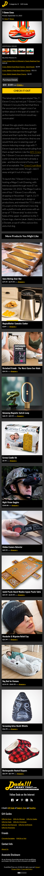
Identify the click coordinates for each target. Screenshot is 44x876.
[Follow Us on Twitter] (17, 800)
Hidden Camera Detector (12, 546)
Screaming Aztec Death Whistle (15, 725)
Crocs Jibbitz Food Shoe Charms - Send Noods (18, 67)
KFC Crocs (35, 152)
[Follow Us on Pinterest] (22, 800)
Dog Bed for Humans (10, 681)
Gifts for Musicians (8, 827)
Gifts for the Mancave (9, 825)
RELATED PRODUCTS (9, 58)
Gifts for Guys (6, 819)
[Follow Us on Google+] (26, 800)
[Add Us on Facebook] (12, 800)
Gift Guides (7, 813)
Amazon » (21, 282)
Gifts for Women (19, 819)
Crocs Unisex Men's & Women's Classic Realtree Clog (21, 61)
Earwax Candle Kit (9, 457)
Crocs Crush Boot (32, 165)
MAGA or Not (21, 838)
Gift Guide (24, 4)
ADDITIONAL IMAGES (9, 46)
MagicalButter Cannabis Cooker (15, 323)
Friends (5, 833)
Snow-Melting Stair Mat (11, 278)
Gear (24, 808)
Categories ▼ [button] (14, 4)
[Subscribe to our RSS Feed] (31, 800)
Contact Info (7, 843)
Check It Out (22, 90)
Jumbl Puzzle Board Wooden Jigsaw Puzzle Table (21, 591)
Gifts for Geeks (32, 819)
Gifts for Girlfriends (25, 825)
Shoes (12, 19)
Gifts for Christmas (20, 822)
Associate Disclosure (11, 854)
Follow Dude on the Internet (22, 794)
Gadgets (19, 808)
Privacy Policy (16, 869)
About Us (5, 849)
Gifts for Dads (6, 822)
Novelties (32, 808)
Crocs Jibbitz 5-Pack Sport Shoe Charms (16, 70)
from (16, 282)
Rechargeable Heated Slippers (14, 770)
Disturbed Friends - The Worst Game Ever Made (21, 368)
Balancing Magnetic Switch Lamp (15, 412)
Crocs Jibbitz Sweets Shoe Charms (14, 74)
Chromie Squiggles (8, 838)
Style (6, 19)
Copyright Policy (27, 869)
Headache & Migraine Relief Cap (15, 636)
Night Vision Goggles (10, 502)
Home (37, 867)
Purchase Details (10, 79)
